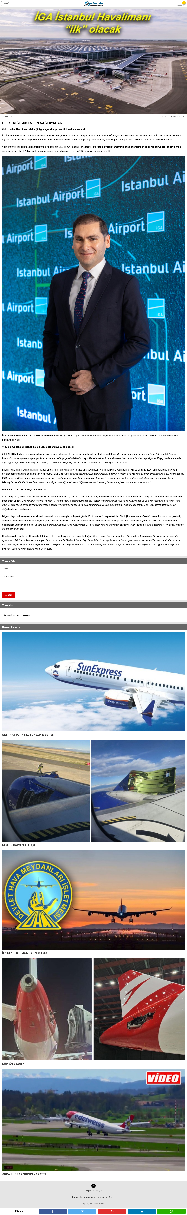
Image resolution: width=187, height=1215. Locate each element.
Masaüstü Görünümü (82, 1197)
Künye (112, 1197)
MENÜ (6, 3)
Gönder (8, 595)
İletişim (100, 1197)
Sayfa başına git (93, 1190)
